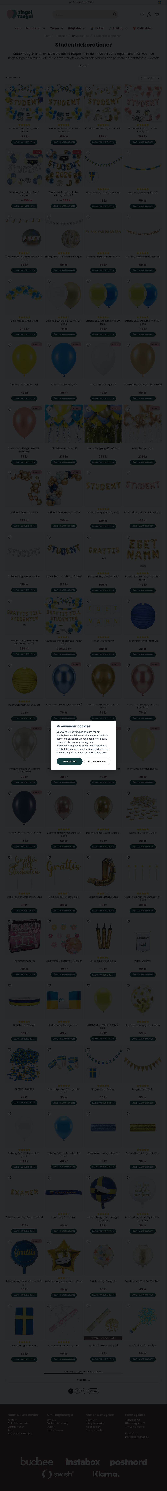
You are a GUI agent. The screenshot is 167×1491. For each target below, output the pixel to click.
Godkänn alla (70, 761)
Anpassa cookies (97, 761)
